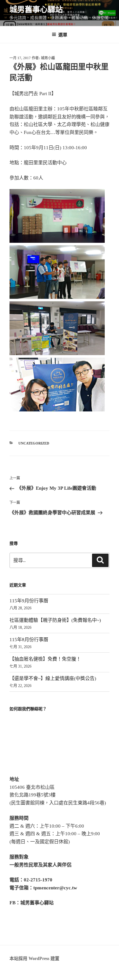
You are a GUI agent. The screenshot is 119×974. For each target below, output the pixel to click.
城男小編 (48, 58)
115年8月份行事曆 (29, 639)
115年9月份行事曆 (29, 600)
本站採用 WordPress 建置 (34, 958)
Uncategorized (33, 443)
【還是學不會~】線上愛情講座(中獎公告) (53, 678)
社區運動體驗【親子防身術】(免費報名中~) (55, 620)
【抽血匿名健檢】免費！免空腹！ (45, 659)
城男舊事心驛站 (36, 9)
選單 (62, 34)
